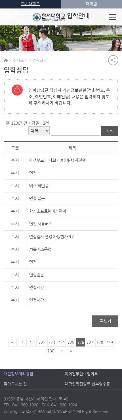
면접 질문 (37, 198)
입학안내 (78, 16)
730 (50, 351)
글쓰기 (105, 321)
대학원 (91, 4)
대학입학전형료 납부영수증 (87, 384)
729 (109, 342)
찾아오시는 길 (15, 384)
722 (42, 342)
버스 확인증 (39, 185)
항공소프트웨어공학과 (47, 211)
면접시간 (36, 287)
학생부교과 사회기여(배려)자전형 (57, 160)
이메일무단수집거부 (81, 374)
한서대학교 (30, 4)
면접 (33, 173)
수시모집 (20, 60)
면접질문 (36, 274)
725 (71, 342)
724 (61, 342)
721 (32, 342)
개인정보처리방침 (18, 374)
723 (51, 342)
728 (99, 342)
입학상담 (39, 60)
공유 (113, 60)
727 (90, 342)
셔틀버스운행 (40, 249)
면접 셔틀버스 (40, 224)
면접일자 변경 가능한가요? (51, 236)
